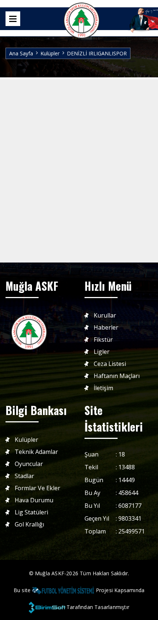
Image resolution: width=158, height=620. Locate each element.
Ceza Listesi (110, 364)
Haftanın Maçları (117, 376)
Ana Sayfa (21, 53)
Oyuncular (29, 464)
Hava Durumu (34, 500)
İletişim (103, 388)
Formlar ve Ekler (37, 488)
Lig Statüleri (31, 512)
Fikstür (103, 339)
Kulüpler (50, 53)
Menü (13, 18)
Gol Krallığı (29, 524)
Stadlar (24, 476)
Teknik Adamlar (36, 452)
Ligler (101, 352)
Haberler (106, 327)
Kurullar (105, 315)
